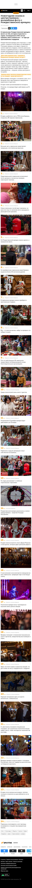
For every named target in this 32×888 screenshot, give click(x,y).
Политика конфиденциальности (8, 863)
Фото (2, 831)
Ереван (25, 831)
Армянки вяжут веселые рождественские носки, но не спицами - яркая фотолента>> (16, 75)
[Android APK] (5, 875)
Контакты (21, 859)
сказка (9, 833)
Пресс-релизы (9, 861)
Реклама (3, 861)
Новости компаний (17, 861)
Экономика (17, 846)
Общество (15, 831)
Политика (25, 846)
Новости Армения (15, 833)
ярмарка (23, 833)
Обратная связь (4, 871)
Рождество (3, 833)
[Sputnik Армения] (4, 11)
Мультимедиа (8, 831)
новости (3, 846)
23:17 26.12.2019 (4, 25)
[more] (30, 113)
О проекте (3, 859)
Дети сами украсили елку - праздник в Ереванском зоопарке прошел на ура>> (13, 56)
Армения (20, 831)
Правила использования (12, 859)
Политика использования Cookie (9, 865)
